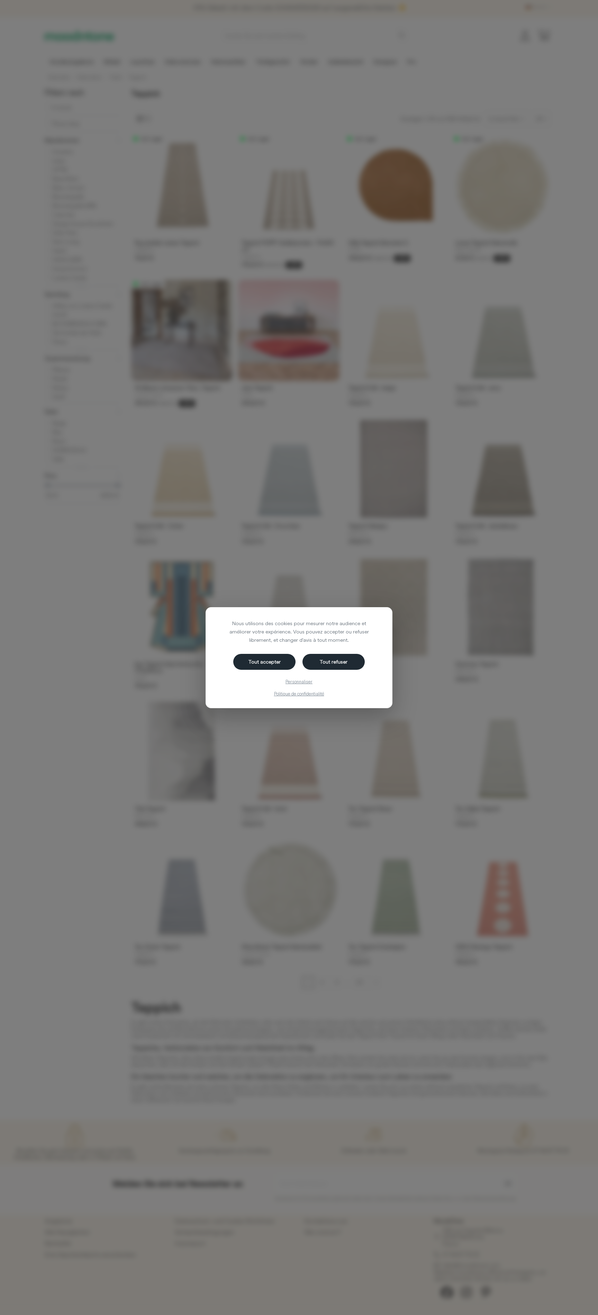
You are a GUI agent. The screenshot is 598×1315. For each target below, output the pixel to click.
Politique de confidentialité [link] (299, 693)
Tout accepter (264, 661)
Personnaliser (299, 681)
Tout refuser (333, 661)
